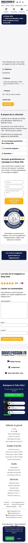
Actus (7, 5)
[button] (27, 10)
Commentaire (6, 301)
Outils (25, 5)
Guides (12, 5)
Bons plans (19, 5)
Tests (2, 5)
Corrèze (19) (6, 22)
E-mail (3, 330)
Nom (3, 322)
